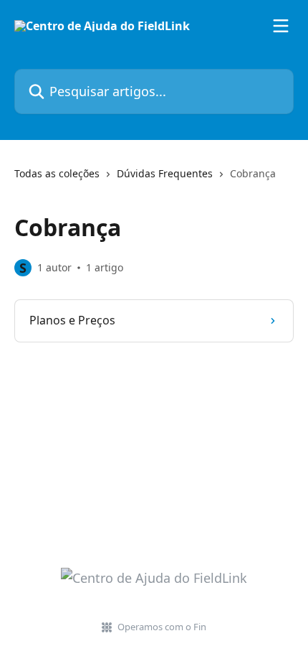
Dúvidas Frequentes (165, 173)
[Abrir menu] (281, 25)
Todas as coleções (57, 173)
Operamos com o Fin (161, 626)
